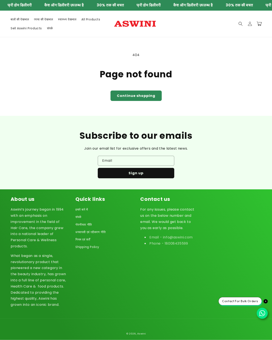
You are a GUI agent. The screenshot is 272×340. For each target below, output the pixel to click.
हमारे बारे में (81, 209)
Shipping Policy (87, 247)
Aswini (141, 333)
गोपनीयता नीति (83, 224)
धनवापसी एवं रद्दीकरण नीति (90, 232)
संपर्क (78, 217)
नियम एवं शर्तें (82, 239)
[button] (240, 23)
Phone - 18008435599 (168, 243)
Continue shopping (136, 95)
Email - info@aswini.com (171, 237)
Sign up (136, 173)
